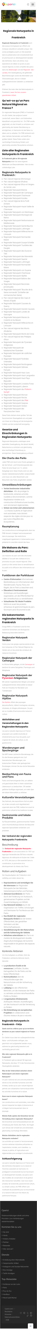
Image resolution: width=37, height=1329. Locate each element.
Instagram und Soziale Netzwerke (16, 1267)
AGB (7, 1320)
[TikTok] (27, 1315)
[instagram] (21, 1313)
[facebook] (31, 1313)
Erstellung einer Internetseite (14, 1260)
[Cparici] (9, 4)
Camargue (28, 664)
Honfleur (6, 1294)
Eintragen (28, 4)
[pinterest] (24, 1313)
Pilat (26, 400)
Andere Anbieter (9, 1239)
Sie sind (6, 1232)
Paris (5, 1288)
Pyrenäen (7, 677)
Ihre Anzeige (7, 1270)
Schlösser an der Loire (11, 1284)
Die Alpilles (6, 702)
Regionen (26, 70)
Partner (6, 1242)
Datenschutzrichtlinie (12, 1317)
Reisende (6, 1246)
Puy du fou (7, 1291)
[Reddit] (31, 1315)
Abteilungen (13, 70)
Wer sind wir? (8, 1249)
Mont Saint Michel (9, 1298)
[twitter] (27, 1313)
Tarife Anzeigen (9, 1273)
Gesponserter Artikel (10, 1263)
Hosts (5, 1235)
